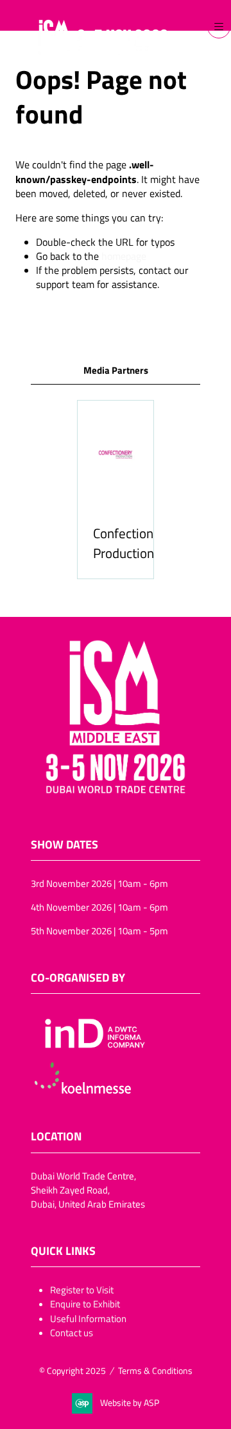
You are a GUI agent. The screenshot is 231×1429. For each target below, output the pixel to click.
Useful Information (88, 1318)
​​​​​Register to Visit (82, 1289)
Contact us (71, 1332)
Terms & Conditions (155, 1370)
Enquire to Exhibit (85, 1303)
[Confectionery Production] (115, 490)
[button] (218, 26)
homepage (123, 256)
